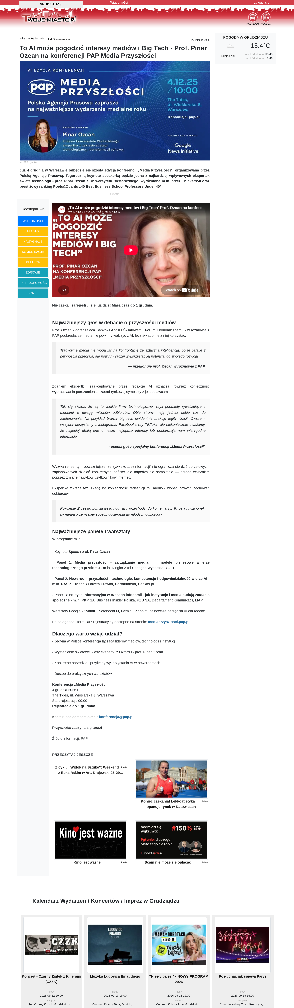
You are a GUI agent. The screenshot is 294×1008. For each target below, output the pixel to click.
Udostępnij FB (33, 209)
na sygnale (32, 241)
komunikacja (33, 252)
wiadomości (33, 221)
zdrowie (33, 272)
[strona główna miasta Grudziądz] (49, 16)
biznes (33, 293)
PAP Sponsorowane (59, 39)
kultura (33, 262)
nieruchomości (34, 283)
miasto (33, 231)
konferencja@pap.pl (116, 717)
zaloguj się (261, 2)
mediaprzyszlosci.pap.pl (168, 622)
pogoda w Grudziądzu (245, 37)
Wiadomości (119, 2)
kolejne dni (228, 55)
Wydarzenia (37, 38)
